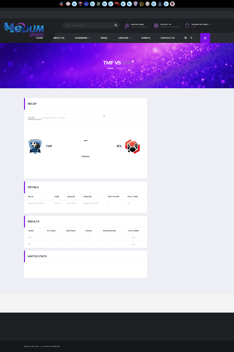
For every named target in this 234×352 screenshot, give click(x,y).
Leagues (123, 38)
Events (146, 38)
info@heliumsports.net (170, 27)
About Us (58, 38)
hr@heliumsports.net (140, 27)
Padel (104, 38)
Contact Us (167, 38)
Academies (81, 38)
